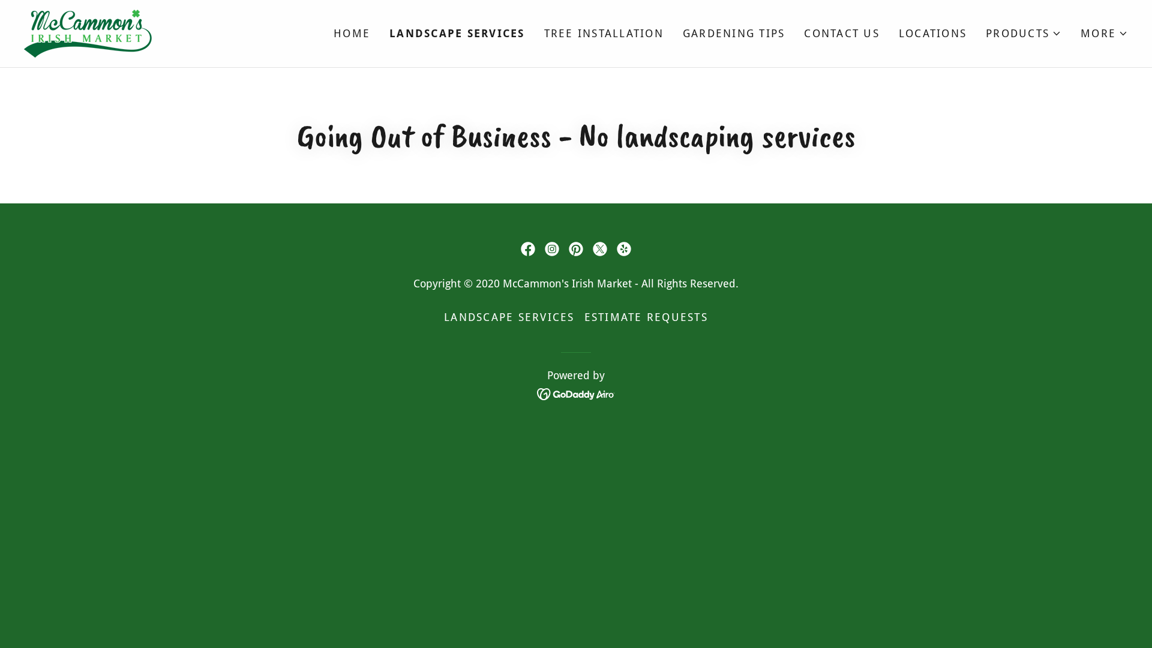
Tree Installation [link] (604, 33)
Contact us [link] (842, 33)
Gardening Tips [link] (734, 33)
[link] (89, 32)
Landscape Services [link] (457, 33)
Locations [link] (933, 33)
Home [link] (352, 33)
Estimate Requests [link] (646, 317)
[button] (1023, 33)
